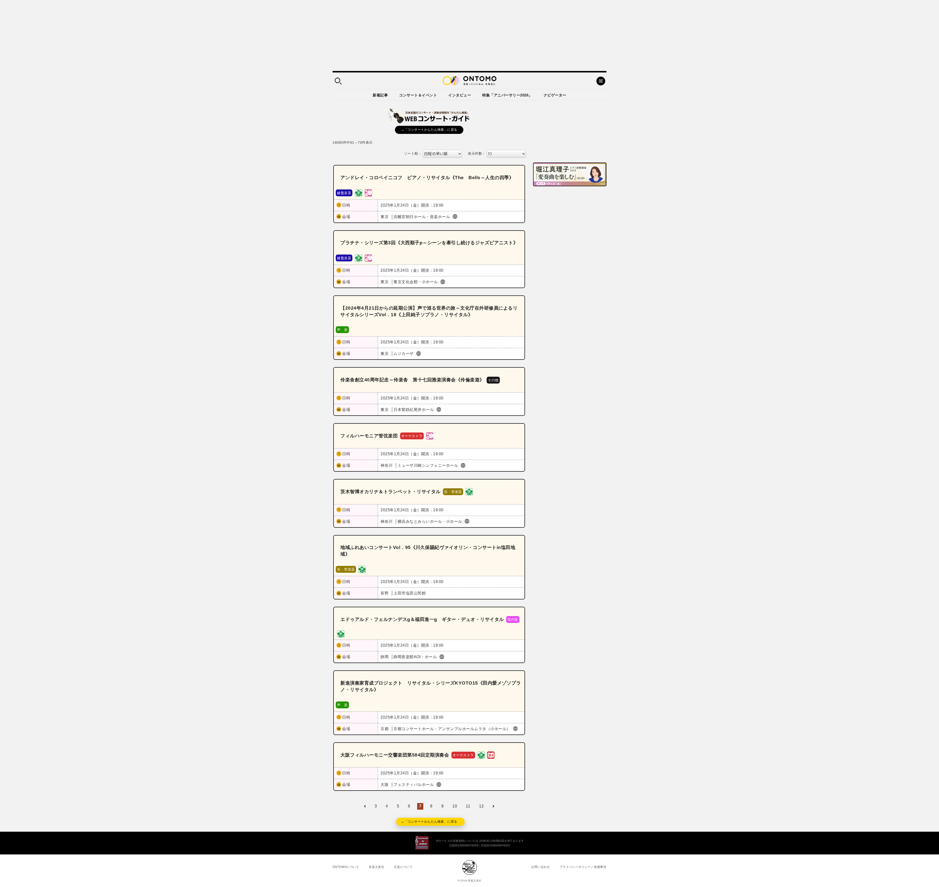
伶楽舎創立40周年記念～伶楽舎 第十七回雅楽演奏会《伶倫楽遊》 (412, 379)
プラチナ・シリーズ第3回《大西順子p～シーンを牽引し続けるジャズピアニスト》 (429, 242)
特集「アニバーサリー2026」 (507, 95)
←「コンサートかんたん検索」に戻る (429, 129)
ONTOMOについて (346, 867)
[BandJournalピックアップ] (490, 755)
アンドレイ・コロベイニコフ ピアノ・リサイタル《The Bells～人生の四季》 (427, 177)
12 (481, 806)
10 (454, 806)
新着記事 (380, 95)
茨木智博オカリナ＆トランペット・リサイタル (390, 491)
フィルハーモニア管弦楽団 (369, 435)
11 (468, 806)
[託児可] (368, 192)
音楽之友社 (376, 867)
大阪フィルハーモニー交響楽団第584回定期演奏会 (394, 755)
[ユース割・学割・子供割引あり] (358, 192)
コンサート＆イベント (418, 95)
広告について (403, 867)
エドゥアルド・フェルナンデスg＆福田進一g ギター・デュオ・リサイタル (422, 619)
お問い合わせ (540, 867)
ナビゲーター (555, 95)
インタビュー (459, 95)
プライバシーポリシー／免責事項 (582, 867)
